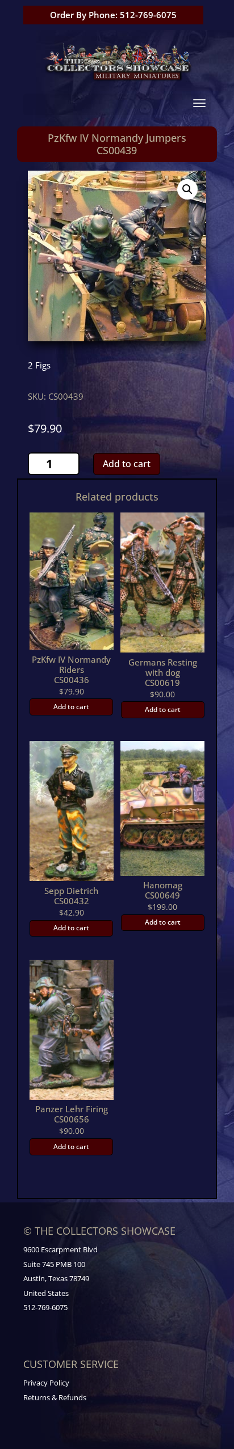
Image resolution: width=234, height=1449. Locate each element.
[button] (187, 189)
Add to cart (127, 463)
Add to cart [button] (71, 706)
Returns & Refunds (54, 1397)
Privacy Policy (46, 1383)
